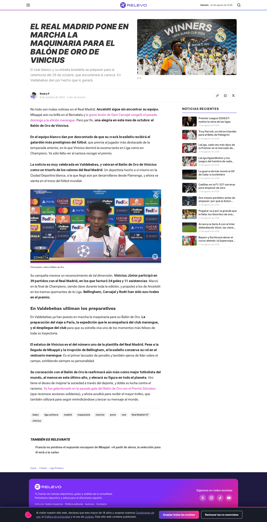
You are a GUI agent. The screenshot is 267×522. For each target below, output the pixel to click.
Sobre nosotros (54, 504)
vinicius (37, 420)
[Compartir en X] (233, 95)
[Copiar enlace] (217, 95)
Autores (89, 504)
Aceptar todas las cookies (179, 514)
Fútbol (43, 468)
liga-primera (51, 414)
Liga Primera (56, 468)
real (124, 414)
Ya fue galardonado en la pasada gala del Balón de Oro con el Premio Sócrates (100, 388)
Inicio (33, 468)
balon (36, 414)
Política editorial (74, 504)
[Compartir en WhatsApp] (225, 95)
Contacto (101, 504)
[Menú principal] (28, 5)
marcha (100, 414)
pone (113, 414)
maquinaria (84, 414)
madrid (68, 414)
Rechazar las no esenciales (221, 514)
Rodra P (44, 93)
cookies (89, 516)
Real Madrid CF (140, 414)
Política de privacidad (57, 516)
